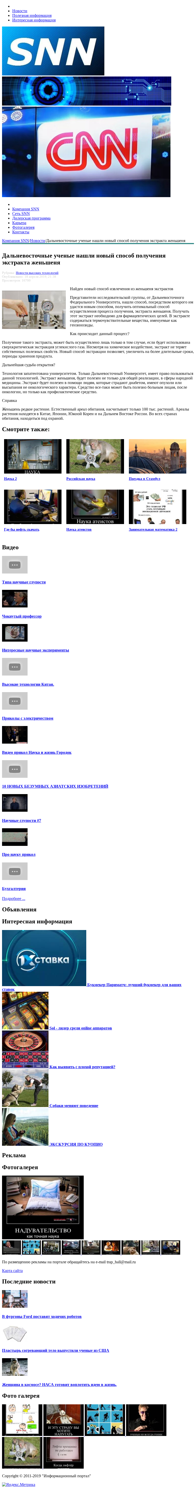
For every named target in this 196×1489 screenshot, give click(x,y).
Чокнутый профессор (22, 616)
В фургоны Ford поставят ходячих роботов (42, 1316)
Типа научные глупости (24, 582)
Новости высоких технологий (37, 273)
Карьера (19, 223)
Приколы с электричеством (27, 718)
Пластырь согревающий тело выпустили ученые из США (55, 1350)
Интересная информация (34, 20)
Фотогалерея (23, 227)
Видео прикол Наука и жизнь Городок (36, 752)
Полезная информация (32, 15)
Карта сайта (12, 1270)
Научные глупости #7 (21, 820)
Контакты (20, 232)
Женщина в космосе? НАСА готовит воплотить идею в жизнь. (59, 1384)
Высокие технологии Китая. (28, 684)
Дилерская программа (31, 218)
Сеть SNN (21, 213)
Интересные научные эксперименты (35, 650)
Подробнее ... (13, 898)
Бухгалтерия (14, 888)
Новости (19, 11)
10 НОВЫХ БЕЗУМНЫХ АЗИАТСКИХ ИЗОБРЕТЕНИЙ (55, 786)
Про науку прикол (18, 854)
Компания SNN (25, 209)
